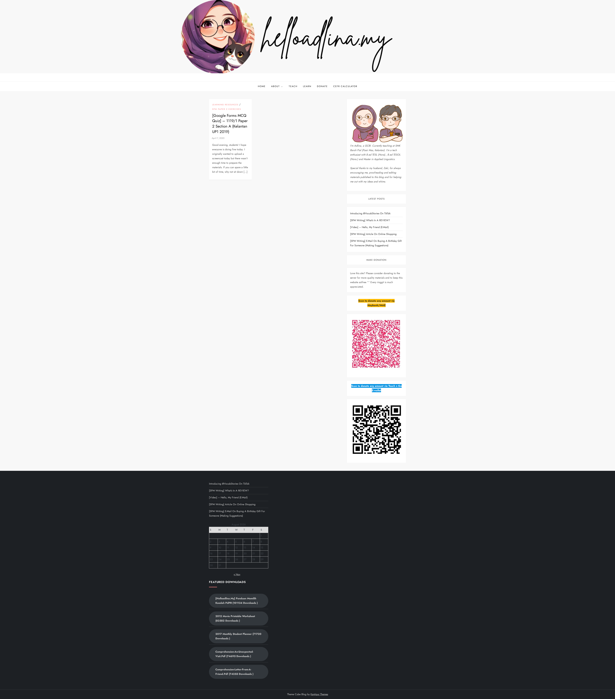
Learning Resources (225, 105)
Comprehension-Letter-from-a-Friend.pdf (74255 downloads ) (234, 672)
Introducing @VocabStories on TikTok (370, 213)
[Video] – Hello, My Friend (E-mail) (369, 227)
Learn (307, 86)
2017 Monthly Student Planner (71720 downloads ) (238, 636)
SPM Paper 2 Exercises (226, 109)
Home (262, 86)
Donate (322, 86)
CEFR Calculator (345, 86)
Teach (293, 86)
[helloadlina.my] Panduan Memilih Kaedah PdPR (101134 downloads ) (236, 601)
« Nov (237, 574)
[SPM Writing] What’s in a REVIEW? (370, 220)
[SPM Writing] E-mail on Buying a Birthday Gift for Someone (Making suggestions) (376, 243)
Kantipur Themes (319, 694)
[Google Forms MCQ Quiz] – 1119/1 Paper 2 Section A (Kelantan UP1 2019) (230, 123)
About (275, 86)
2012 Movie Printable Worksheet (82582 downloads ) (235, 618)
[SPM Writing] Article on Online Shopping (373, 234)
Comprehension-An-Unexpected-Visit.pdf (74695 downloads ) (234, 654)
